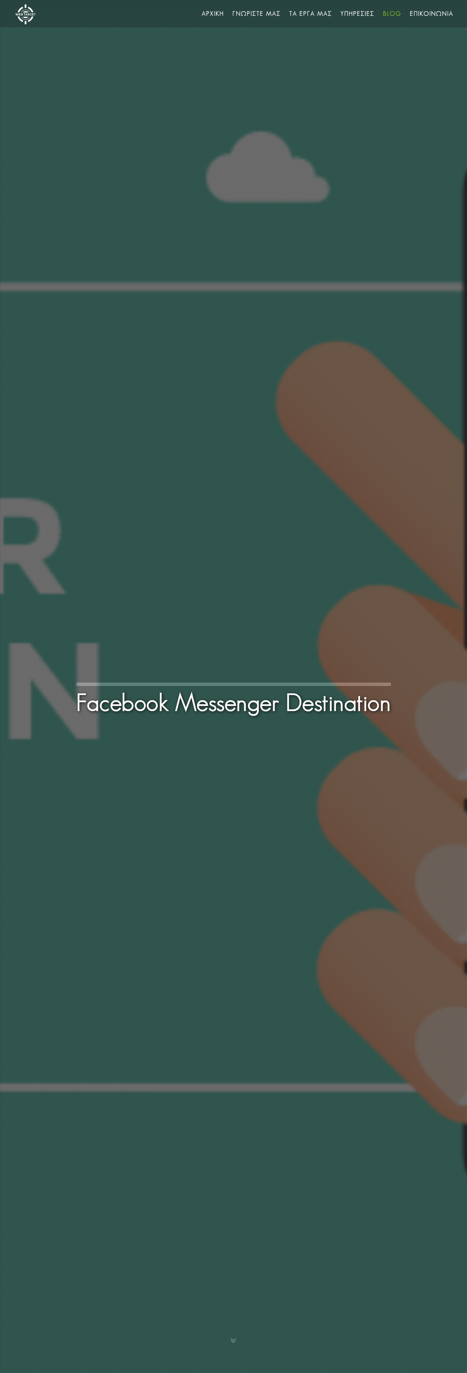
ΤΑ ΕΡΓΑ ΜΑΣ (310, 13)
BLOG (392, 13)
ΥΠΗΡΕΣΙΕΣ (357, 13)
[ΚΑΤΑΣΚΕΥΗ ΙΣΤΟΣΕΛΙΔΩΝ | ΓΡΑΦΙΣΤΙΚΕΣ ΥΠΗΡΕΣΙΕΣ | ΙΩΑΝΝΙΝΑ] (25, 13)
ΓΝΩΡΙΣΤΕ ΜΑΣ (256, 13)
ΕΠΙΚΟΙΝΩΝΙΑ (431, 13)
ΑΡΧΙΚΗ (213, 13)
